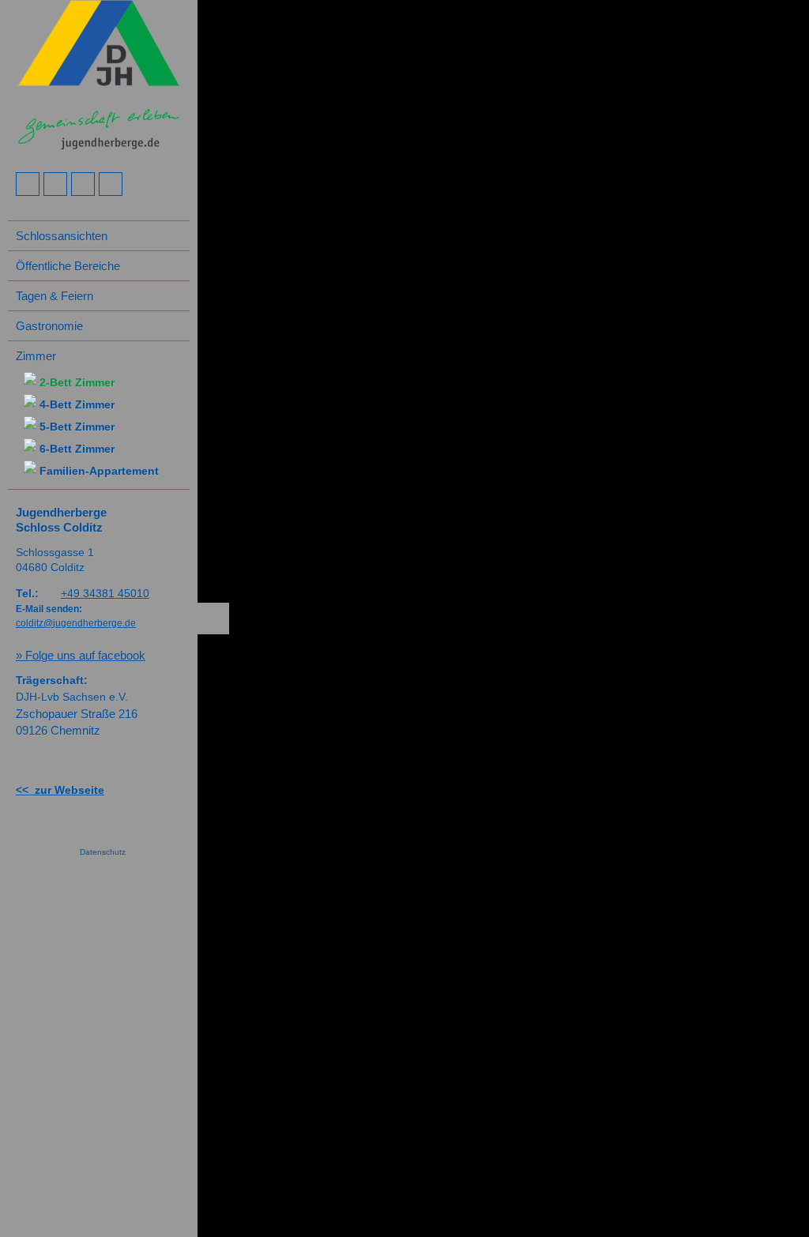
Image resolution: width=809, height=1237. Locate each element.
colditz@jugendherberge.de (76, 623)
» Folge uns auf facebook (80, 655)
